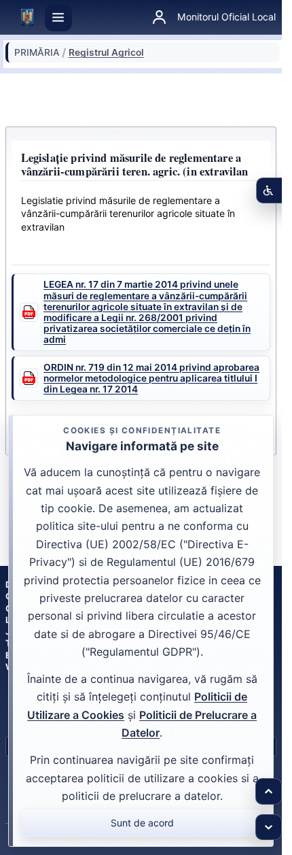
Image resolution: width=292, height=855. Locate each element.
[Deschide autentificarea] (158, 17)
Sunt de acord (142, 822)
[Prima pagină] (27, 17)
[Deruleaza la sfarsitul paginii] (268, 827)
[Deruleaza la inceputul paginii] (268, 791)
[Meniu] (58, 17)
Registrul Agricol (106, 52)
